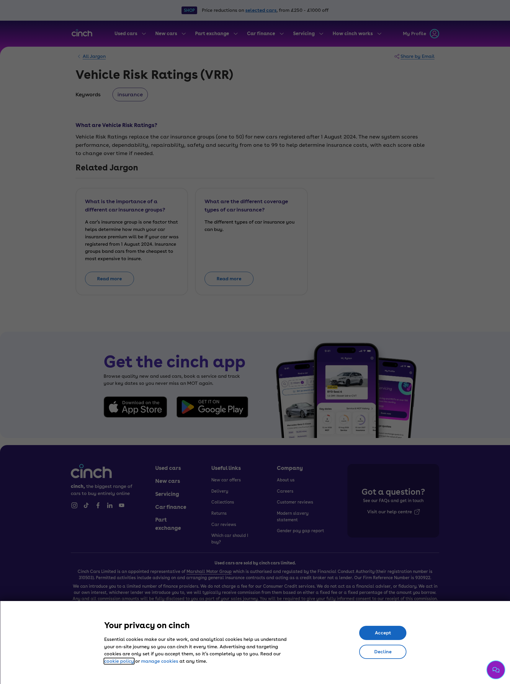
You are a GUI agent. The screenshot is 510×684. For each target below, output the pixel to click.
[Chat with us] (495, 669)
